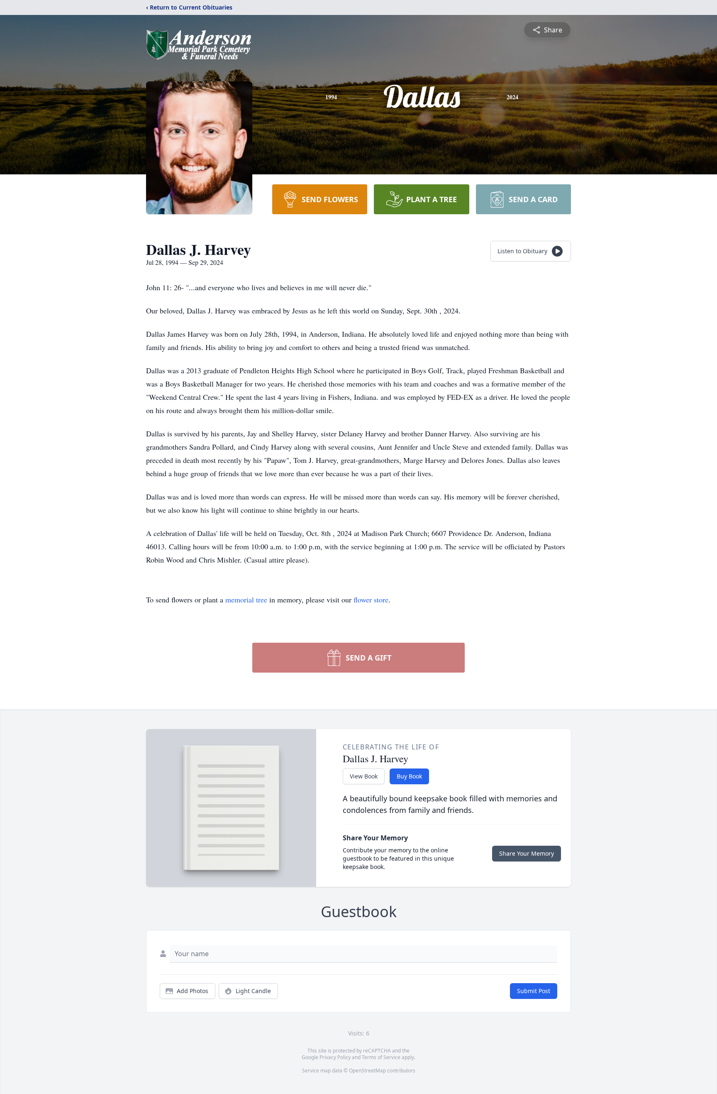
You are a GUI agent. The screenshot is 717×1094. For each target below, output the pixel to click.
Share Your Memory (526, 853)
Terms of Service (381, 1057)
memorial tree (246, 600)
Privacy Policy (335, 1057)
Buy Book (409, 776)
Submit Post (533, 991)
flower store (371, 600)
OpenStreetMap (367, 1070)
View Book (364, 776)
